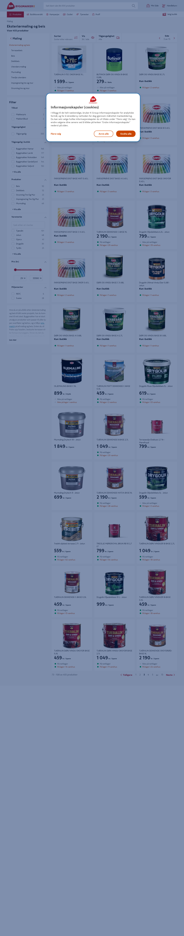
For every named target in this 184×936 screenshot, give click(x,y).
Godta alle (126, 134)
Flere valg (56, 134)
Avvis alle (104, 134)
